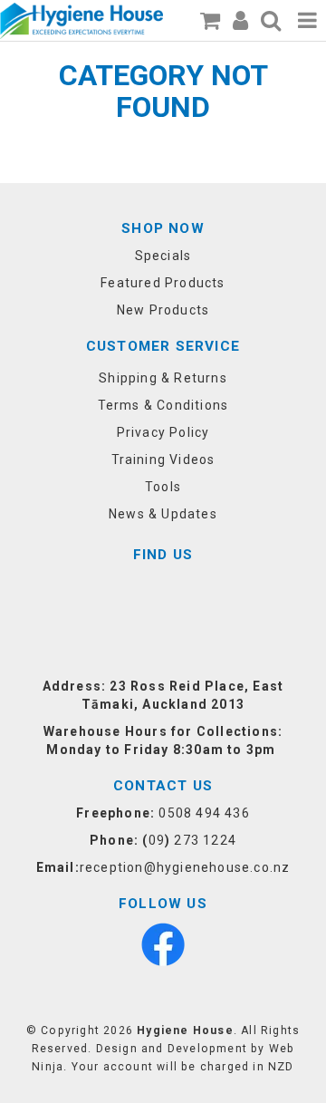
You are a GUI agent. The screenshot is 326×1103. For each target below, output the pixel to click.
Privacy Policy (163, 432)
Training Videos (163, 459)
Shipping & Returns (163, 378)
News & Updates (163, 514)
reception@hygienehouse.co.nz (185, 867)
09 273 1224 (192, 840)
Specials (163, 255)
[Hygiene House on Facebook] (163, 943)
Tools (163, 486)
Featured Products (163, 283)
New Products (163, 310)
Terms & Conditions (163, 405)
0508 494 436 (203, 813)
